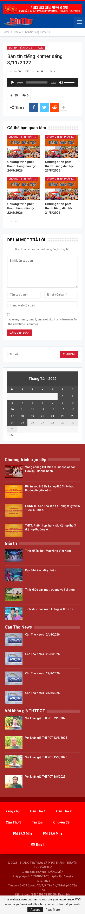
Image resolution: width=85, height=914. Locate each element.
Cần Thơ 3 (13, 822)
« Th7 (10, 434)
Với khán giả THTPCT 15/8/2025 (46, 757)
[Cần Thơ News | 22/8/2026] (13, 678)
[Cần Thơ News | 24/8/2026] (13, 639)
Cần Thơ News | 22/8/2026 (42, 673)
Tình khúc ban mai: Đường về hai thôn (50, 589)
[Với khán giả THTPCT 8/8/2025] (13, 781)
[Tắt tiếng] (61, 82)
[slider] (70, 82)
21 (52, 416)
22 (62, 416)
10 (12, 409)
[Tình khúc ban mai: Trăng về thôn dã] (13, 614)
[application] (42, 82)
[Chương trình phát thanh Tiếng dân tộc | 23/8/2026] (61, 146)
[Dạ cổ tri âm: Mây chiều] (13, 575)
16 (72, 409)
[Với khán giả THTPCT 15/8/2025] (13, 762)
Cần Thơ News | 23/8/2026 (42, 654)
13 (42, 409)
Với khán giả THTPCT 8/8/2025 (45, 776)
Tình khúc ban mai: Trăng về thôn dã (49, 609)
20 (42, 416)
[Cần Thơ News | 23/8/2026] (13, 658)
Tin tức (37, 822)
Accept (35, 909)
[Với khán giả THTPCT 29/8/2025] (13, 723)
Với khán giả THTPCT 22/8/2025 (46, 737)
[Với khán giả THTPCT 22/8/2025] (13, 742)
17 (12, 416)
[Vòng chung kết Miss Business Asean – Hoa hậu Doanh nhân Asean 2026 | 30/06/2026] (13, 471)
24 (12, 422)
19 (32, 416)
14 (52, 409)
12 (32, 409)
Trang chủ (12, 811)
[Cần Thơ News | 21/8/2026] (13, 697)
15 (62, 409)
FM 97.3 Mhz (22, 833)
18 (22, 416)
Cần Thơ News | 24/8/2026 (42, 634)
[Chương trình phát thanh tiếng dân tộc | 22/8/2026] (23, 188)
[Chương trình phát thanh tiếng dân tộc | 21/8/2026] (61, 188)
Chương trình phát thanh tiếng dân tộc (23, 137)
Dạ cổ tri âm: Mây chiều (40, 570)
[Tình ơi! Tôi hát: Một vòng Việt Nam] (13, 555)
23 (72, 416)
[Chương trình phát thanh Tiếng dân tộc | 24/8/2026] (23, 146)
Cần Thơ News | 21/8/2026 (42, 693)
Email (40, 845)
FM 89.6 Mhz (52, 833)
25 (22, 422)
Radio (40, 47)
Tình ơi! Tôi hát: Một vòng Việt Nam (48, 550)
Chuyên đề (61, 822)
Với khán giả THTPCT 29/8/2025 (46, 718)
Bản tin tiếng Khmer (21, 47)
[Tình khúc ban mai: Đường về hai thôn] (13, 594)
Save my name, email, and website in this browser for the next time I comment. (43, 322)
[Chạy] (13, 82)
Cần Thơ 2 (64, 811)
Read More (53, 909)
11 (22, 409)
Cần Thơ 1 (38, 811)
